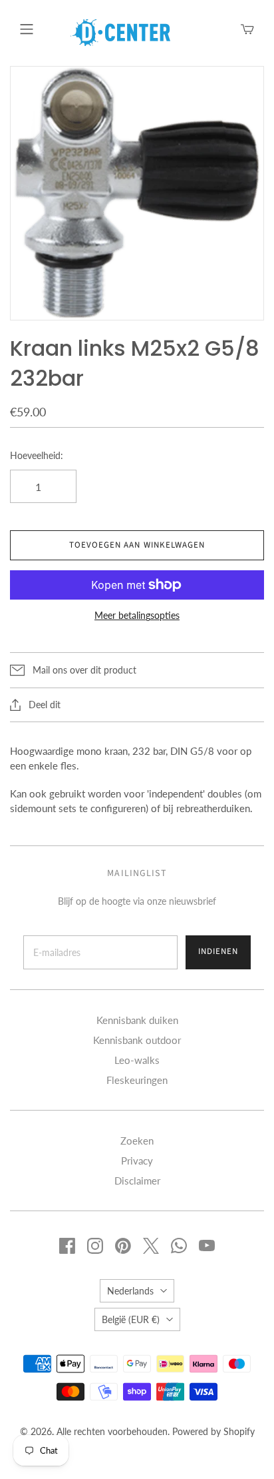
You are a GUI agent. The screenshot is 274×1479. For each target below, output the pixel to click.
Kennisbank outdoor (137, 1040)
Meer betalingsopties (137, 615)
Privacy (137, 1161)
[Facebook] (67, 1246)
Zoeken (137, 1141)
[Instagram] (95, 1246)
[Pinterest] (123, 1246)
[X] (151, 1246)
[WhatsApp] (179, 1246)
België (131, 1319)
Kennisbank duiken (137, 1020)
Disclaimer (137, 1181)
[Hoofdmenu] (26, 29)
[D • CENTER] (120, 31)
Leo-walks (137, 1060)
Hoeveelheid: (36, 455)
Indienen (218, 951)
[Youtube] (207, 1246)
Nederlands (130, 1290)
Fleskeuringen (137, 1080)
